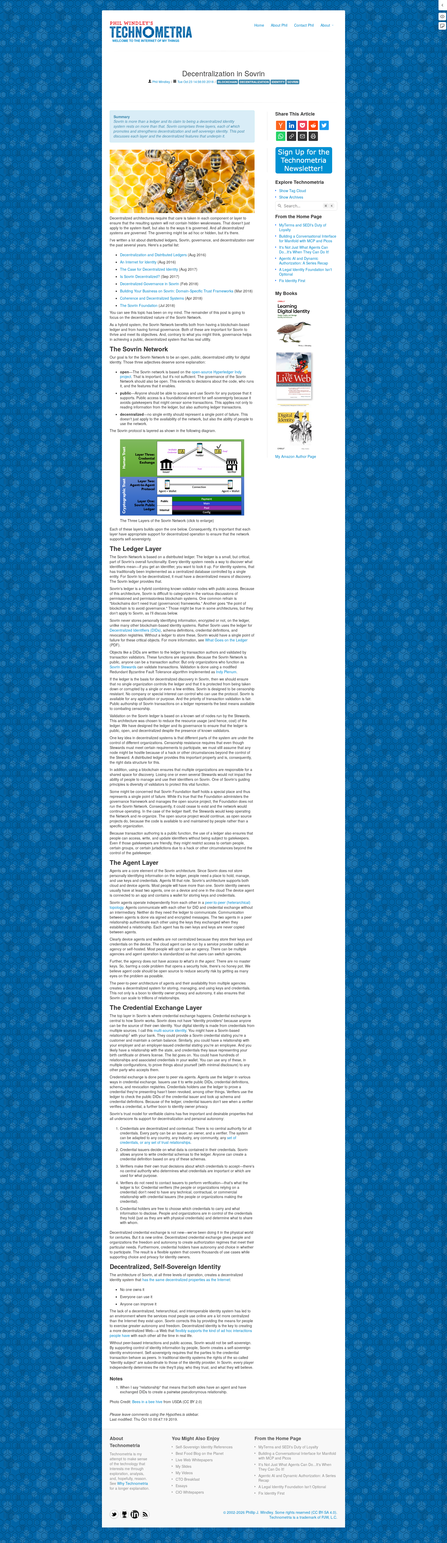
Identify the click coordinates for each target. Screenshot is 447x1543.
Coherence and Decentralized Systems (152, 298)
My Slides (183, 1466)
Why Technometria (132, 1483)
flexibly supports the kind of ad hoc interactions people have (181, 1333)
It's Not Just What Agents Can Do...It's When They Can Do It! (304, 249)
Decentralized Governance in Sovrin (149, 283)
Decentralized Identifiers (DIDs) (135, 630)
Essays (181, 1485)
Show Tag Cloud (292, 190)
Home (259, 25)
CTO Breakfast (188, 1479)
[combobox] (306, 205)
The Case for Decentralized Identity (149, 269)
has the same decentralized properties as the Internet (186, 1279)
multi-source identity (170, 1030)
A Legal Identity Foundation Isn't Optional (305, 272)
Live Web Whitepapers (194, 1459)
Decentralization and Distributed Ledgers (153, 254)
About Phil (279, 25)
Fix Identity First (292, 280)
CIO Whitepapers (190, 1492)
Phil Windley (161, 81)
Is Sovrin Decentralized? (140, 276)
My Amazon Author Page (295, 456)
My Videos (184, 1472)
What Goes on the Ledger (226, 639)
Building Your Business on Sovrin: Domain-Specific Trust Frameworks (176, 290)
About (326, 25)
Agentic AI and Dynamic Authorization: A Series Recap (303, 261)
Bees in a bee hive (147, 1401)
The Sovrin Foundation (139, 305)
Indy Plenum (226, 671)
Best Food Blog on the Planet (200, 1453)
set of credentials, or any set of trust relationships (178, 1140)
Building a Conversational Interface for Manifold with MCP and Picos (307, 238)
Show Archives (291, 197)
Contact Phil (304, 25)
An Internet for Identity (138, 261)
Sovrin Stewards (123, 666)
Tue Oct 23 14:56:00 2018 (195, 81)
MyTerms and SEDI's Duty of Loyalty (302, 227)
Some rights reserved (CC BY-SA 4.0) (305, 1512)
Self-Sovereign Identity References (204, 1446)
